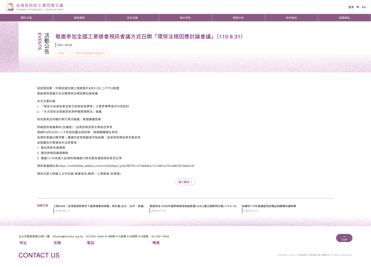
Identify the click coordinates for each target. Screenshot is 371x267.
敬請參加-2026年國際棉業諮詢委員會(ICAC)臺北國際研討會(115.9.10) (193, 208)
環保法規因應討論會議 (89, 53)
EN (364, 7)
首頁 (351, 7)
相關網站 (344, 17)
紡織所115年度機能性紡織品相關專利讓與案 (269, 208)
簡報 (61, 53)
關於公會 (26, 17)
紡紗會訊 (291, 17)
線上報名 (184, 182)
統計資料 (185, 17)
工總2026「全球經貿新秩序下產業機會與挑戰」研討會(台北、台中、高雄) (98, 208)
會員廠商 (79, 17)
